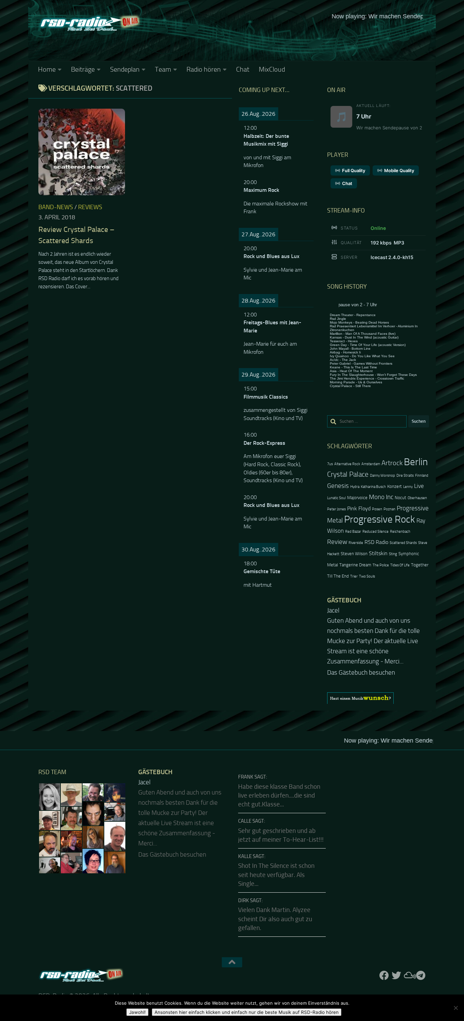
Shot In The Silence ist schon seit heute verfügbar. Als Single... (276, 873)
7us (330, 464)
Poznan (389, 509)
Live (419, 485)
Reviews (90, 207)
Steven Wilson (354, 553)
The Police (381, 565)
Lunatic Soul (336, 498)
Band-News (55, 207)
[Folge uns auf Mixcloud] (408, 974)
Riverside (356, 543)
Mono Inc (381, 497)
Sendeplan (125, 69)
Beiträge (83, 69)
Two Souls (367, 576)
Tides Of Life (400, 565)
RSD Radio (376, 542)
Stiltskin (378, 553)
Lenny (408, 487)
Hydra (354, 487)
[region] (378, 697)
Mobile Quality (399, 170)
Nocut (400, 497)
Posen (377, 509)
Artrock (392, 463)
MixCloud (272, 69)
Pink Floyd (359, 509)
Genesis (338, 486)
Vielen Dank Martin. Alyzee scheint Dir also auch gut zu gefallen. (275, 917)
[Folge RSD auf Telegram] (421, 974)
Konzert (394, 486)
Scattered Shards (403, 543)
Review (337, 542)
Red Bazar (353, 531)
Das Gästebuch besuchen (361, 671)
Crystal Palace (348, 474)
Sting (393, 554)
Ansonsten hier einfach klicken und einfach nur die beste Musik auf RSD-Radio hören (247, 1012)
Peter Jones (336, 509)
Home (47, 69)
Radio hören (203, 69)
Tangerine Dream (355, 564)
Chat (242, 69)
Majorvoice (357, 497)
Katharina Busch (373, 487)
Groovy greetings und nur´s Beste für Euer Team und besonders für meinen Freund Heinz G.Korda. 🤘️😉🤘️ (377, 631)
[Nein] (455, 1007)
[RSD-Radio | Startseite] (89, 24)
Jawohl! (137, 1012)
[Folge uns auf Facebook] (384, 974)
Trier (354, 576)
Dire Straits (405, 475)
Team (163, 69)
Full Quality (353, 170)
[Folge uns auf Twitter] (396, 974)
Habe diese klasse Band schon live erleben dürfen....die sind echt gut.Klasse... (279, 794)
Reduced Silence (375, 531)
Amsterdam (370, 464)
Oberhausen (417, 498)
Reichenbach (400, 531)
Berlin (416, 462)
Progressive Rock (379, 519)
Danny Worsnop (382, 475)
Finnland (421, 475)
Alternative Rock (347, 464)
